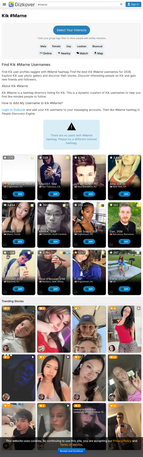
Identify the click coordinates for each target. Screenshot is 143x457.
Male (43, 46)
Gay (68, 46)
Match (83, 53)
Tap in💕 (113, 312)
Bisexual (97, 46)
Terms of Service (71, 444)
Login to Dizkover (13, 109)
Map (100, 53)
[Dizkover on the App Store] (5, 197)
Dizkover (25, 4)
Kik (5, 15)
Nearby (65, 53)
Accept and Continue (71, 451)
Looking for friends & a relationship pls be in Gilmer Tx (88, 410)
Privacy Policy (122, 441)
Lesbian (81, 46)
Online (47, 53)
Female (56, 46)
